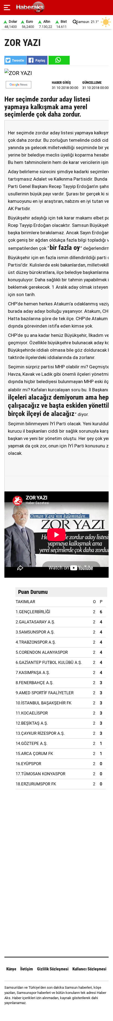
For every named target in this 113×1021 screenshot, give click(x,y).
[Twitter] (63, 1012)
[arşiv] (75, 22)
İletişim (26, 969)
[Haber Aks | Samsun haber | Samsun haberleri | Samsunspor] (56, 7)
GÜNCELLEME (91, 82)
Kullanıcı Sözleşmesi (89, 969)
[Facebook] (49, 1012)
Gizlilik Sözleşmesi (53, 969)
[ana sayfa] (106, 7)
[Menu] (7, 8)
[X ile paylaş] (15, 60)
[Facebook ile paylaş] (37, 60)
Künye (11, 969)
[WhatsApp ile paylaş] (59, 60)
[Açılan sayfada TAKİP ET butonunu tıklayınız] (18, 84)
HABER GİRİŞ (61, 82)
